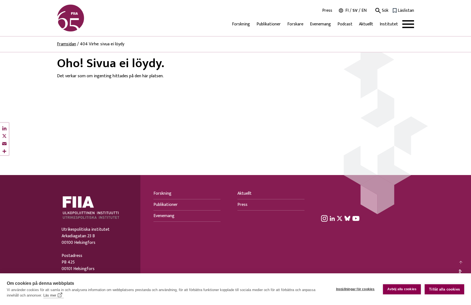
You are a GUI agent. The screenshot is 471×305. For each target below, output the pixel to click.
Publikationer (268, 24)
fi (347, 10)
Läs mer (49, 295)
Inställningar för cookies (355, 289)
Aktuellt (366, 24)
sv (355, 10)
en (364, 10)
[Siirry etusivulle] (83, 18)
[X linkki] (339, 218)
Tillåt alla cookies (444, 289)
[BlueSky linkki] (347, 218)
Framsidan (66, 44)
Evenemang (320, 24)
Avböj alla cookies (402, 289)
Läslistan (406, 10)
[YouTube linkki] (356, 218)
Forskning (241, 24)
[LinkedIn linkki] (332, 218)
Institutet (389, 24)
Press (327, 10)
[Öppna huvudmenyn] (408, 24)
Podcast (344, 24)
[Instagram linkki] (324, 218)
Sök (384, 10)
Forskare (295, 24)
